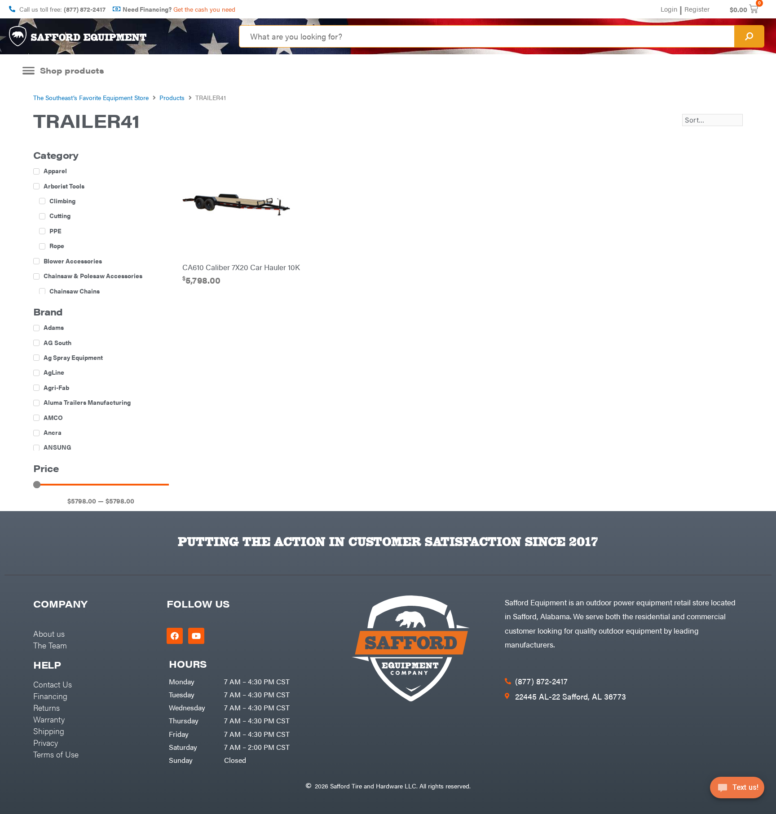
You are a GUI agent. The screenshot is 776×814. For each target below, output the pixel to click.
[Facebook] (175, 636)
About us (49, 633)
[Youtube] (196, 636)
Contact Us (52, 684)
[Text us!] (737, 790)
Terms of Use (56, 754)
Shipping (48, 730)
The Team (50, 645)
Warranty (49, 719)
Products (172, 97)
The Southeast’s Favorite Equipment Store (91, 97)
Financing (50, 695)
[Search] (749, 36)
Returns (46, 707)
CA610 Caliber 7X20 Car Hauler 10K (241, 267)
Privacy (45, 742)
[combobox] (486, 36)
